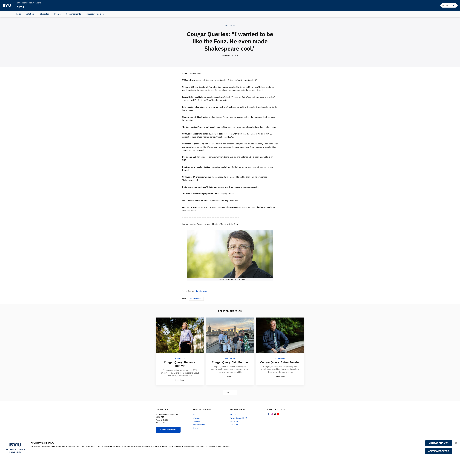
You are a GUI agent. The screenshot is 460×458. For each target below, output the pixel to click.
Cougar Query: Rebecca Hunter (180, 364)
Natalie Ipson (201, 291)
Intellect (30, 14)
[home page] (7, 5)
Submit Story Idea (168, 429)
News (20, 7)
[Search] (454, 5)
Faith (18, 14)
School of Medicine (95, 14)
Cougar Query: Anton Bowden (280, 362)
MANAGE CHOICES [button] (438, 443)
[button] (456, 442)
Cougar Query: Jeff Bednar (230, 362)
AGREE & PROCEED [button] (438, 451)
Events (57, 14)
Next (229, 392)
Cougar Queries (196, 299)
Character (44, 14)
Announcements (73, 14)
